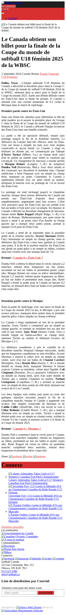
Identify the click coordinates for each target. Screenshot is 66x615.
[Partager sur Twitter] (28, 456)
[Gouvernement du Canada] (17, 533)
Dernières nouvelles (12, 526)
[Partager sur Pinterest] (39, 456)
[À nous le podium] (12, 539)
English (12, 18)
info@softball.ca (10, 574)
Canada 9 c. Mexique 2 (27, 428)
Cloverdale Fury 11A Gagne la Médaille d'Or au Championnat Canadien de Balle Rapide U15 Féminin (35, 499)
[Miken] (6, 552)
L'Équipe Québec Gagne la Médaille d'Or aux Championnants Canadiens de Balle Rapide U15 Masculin (35, 518)
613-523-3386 (9, 571)
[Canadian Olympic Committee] (19, 536)
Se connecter (8, 6)
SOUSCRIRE (45, 592)
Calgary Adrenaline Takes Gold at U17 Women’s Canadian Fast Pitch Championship (35, 481)
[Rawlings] (8, 545)
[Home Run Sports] (12, 549)
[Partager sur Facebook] (15, 456)
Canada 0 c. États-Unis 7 (28, 257)
